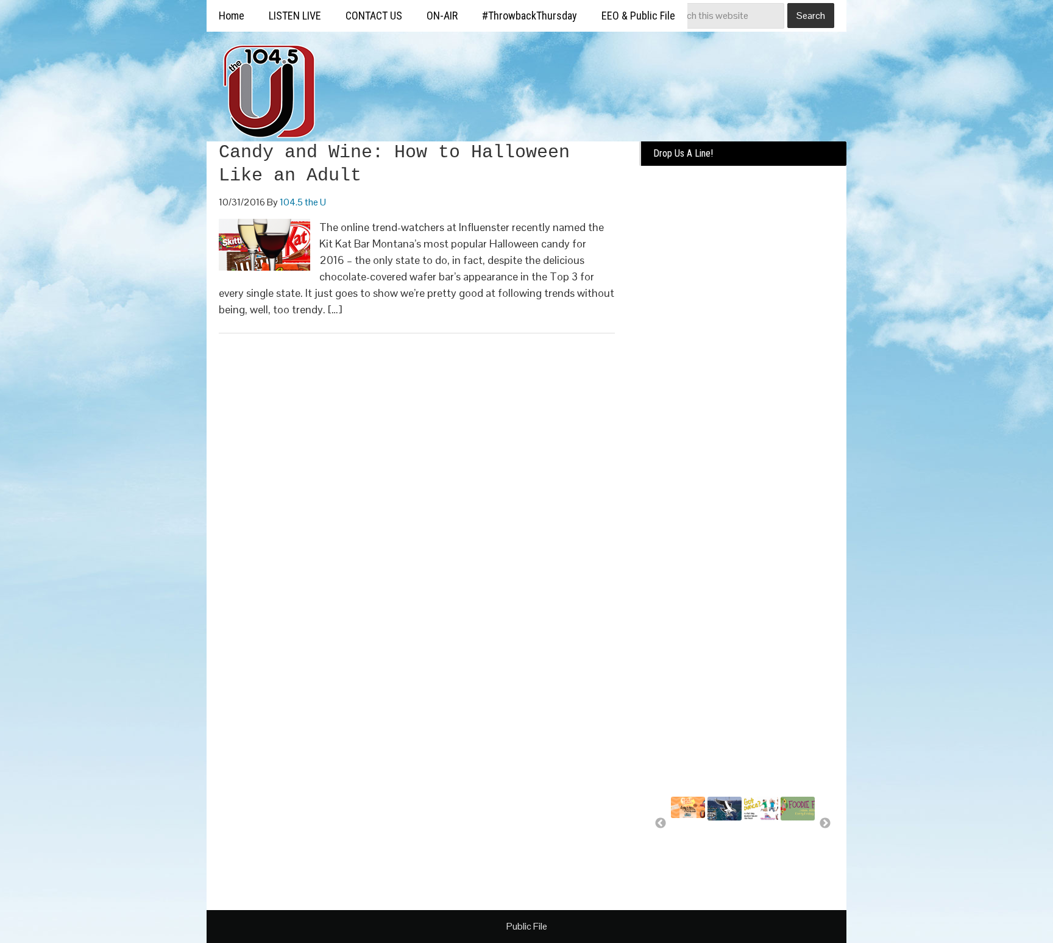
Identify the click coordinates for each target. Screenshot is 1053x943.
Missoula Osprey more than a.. (723, 845)
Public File (526, 926)
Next (825, 823)
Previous (660, 823)
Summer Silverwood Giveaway (691, 837)
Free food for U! (795, 840)
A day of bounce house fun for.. (759, 845)
